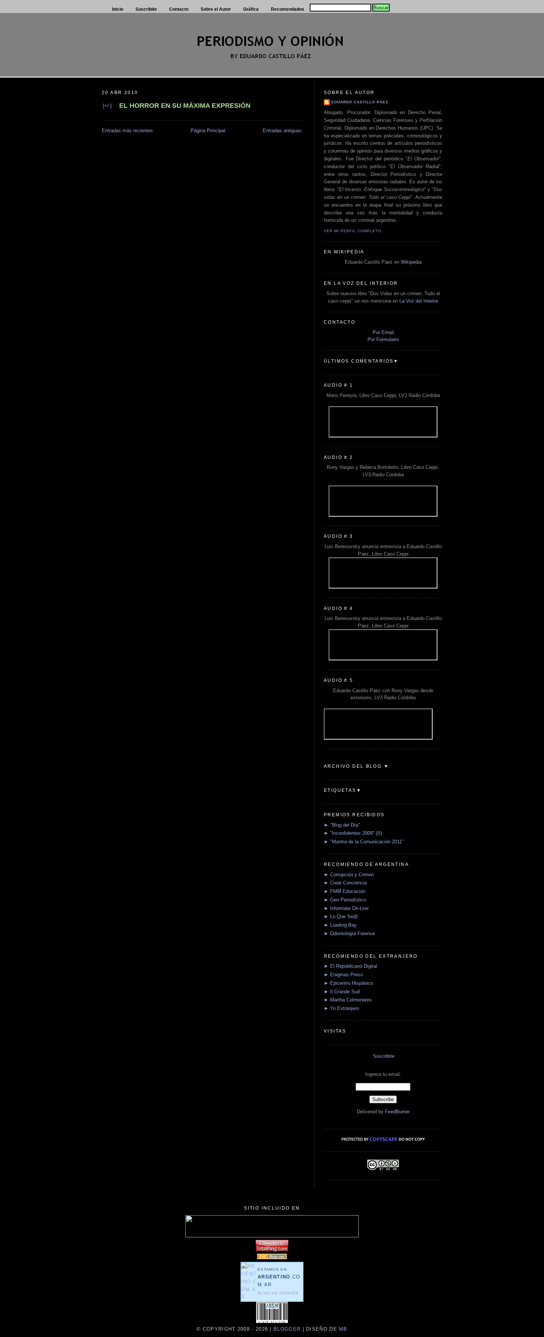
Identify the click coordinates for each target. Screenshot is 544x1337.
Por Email (383, 332)
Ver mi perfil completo (353, 231)
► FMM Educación (344, 891)
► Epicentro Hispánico (348, 983)
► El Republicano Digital (350, 966)
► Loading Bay (340, 925)
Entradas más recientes (127, 130)
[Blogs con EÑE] (272, 1257)
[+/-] (107, 106)
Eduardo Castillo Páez (359, 102)
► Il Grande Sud (342, 991)
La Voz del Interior (418, 301)
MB (342, 1329)
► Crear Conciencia (345, 883)
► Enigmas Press (343, 974)
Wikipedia (411, 262)
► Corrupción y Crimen (349, 874)
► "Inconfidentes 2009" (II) (353, 833)
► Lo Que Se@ (341, 916)
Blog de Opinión (278, 1293)
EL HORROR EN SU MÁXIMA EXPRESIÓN (185, 105)
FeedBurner (397, 1111)
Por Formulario (383, 339)
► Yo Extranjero (341, 1008)
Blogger (286, 1329)
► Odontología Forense (349, 933)
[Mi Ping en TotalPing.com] (272, 1250)
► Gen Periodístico (345, 900)
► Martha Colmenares (348, 1000)
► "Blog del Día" (342, 825)
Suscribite (383, 1056)
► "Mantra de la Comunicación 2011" (364, 841)
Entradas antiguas (282, 130)
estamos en (279, 1277)
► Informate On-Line (346, 908)
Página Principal (208, 130)
